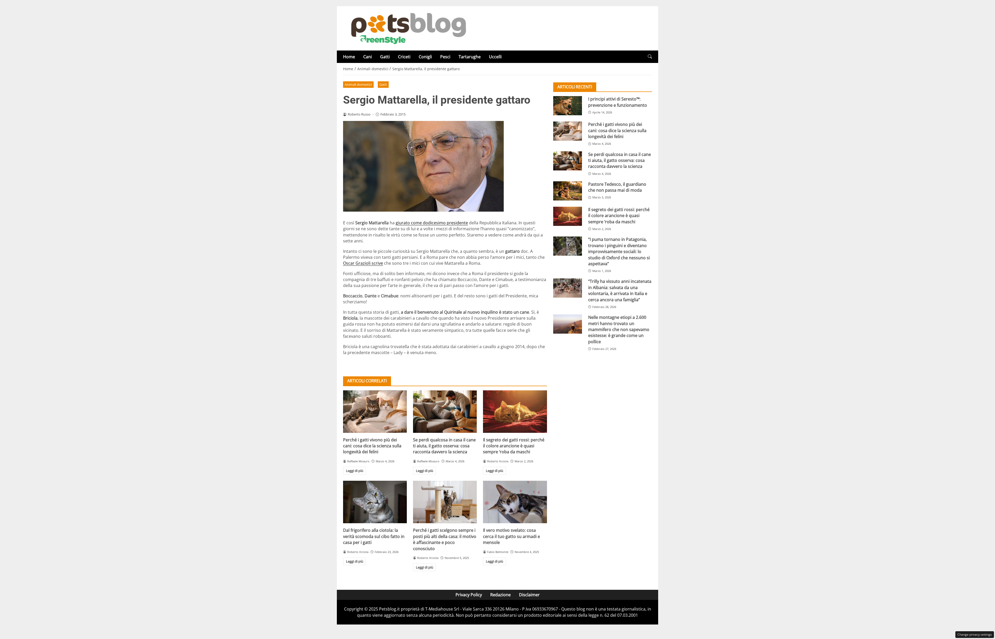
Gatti (385, 57)
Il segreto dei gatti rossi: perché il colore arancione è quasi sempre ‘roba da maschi (513, 446)
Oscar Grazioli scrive (363, 263)
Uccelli (495, 57)
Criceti (404, 57)
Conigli (425, 57)
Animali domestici (358, 84)
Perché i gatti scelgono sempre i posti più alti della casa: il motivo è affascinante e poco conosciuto (444, 539)
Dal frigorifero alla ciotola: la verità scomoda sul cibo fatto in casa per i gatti (373, 536)
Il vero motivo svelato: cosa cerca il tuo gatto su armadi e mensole (511, 536)
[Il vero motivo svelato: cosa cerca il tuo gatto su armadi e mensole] (515, 502)
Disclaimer (529, 595)
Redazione (500, 595)
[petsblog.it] (408, 28)
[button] (650, 57)
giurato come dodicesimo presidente (432, 223)
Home (349, 57)
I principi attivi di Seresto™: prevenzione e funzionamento (617, 102)
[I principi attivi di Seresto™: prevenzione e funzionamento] (567, 105)
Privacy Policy (469, 595)
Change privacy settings (974, 634)
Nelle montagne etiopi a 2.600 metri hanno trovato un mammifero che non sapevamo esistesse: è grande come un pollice (618, 329)
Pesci (445, 57)
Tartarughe (470, 57)
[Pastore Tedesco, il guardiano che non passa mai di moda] (567, 190)
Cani (367, 57)
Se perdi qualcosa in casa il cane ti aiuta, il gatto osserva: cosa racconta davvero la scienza (444, 446)
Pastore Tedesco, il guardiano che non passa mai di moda (617, 187)
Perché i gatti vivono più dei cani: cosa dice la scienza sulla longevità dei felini (372, 446)
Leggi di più (354, 470)
